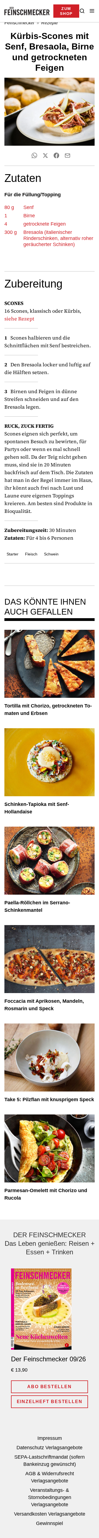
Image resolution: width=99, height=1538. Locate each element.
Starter (12, 554)
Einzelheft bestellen (49, 1401)
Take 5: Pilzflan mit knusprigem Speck (49, 1099)
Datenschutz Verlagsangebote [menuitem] (49, 1447)
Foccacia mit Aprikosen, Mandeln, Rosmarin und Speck (44, 1004)
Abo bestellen (49, 1386)
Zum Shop (66, 11)
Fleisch (31, 554)
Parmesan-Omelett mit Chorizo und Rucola (45, 1194)
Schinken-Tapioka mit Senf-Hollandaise (36, 807)
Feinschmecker (19, 22)
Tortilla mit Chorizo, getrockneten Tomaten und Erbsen (48, 709)
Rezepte (49, 22)
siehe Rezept (19, 318)
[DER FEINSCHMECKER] (27, 11)
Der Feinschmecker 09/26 (48, 1359)
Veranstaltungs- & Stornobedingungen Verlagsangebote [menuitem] (49, 1497)
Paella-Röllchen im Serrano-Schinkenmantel (37, 906)
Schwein (51, 554)
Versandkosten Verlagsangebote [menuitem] (49, 1514)
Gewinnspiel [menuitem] (49, 1523)
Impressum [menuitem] (49, 1438)
